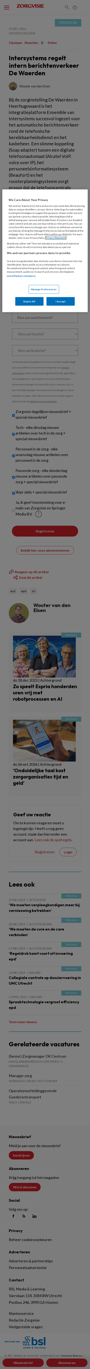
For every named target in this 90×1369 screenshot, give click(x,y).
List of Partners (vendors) (21, 276)
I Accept (61, 301)
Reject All (29, 301)
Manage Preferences (44, 289)
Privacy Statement (56, 237)
